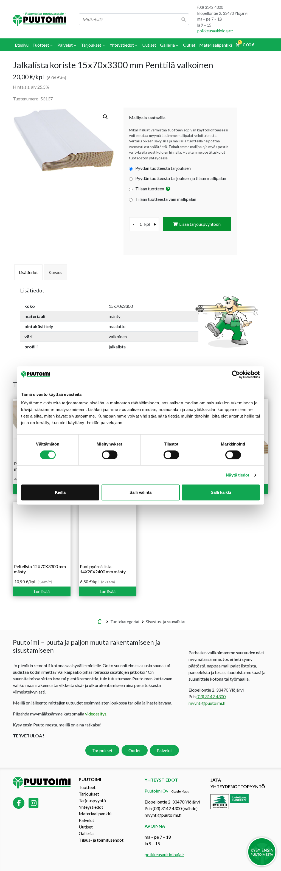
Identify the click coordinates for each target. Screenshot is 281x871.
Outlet (134, 750)
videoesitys (95, 713)
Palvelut (164, 750)
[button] (105, 117)
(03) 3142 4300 (210, 7)
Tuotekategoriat (125, 621)
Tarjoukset (102, 750)
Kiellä (60, 492)
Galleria (86, 833)
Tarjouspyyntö (92, 800)
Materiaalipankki (95, 813)
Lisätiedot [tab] (28, 272)
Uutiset (86, 826)
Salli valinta (140, 492)
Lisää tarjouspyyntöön (200, 224)
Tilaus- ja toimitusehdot (101, 839)
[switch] (109, 454)
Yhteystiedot (91, 807)
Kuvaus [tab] (55, 272)
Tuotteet (87, 787)
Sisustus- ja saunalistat (166, 621)
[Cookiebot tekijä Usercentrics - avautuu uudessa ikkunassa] (236, 374)
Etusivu (99, 622)
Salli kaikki (221, 492)
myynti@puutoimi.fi (207, 703)
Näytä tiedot (237, 475)
